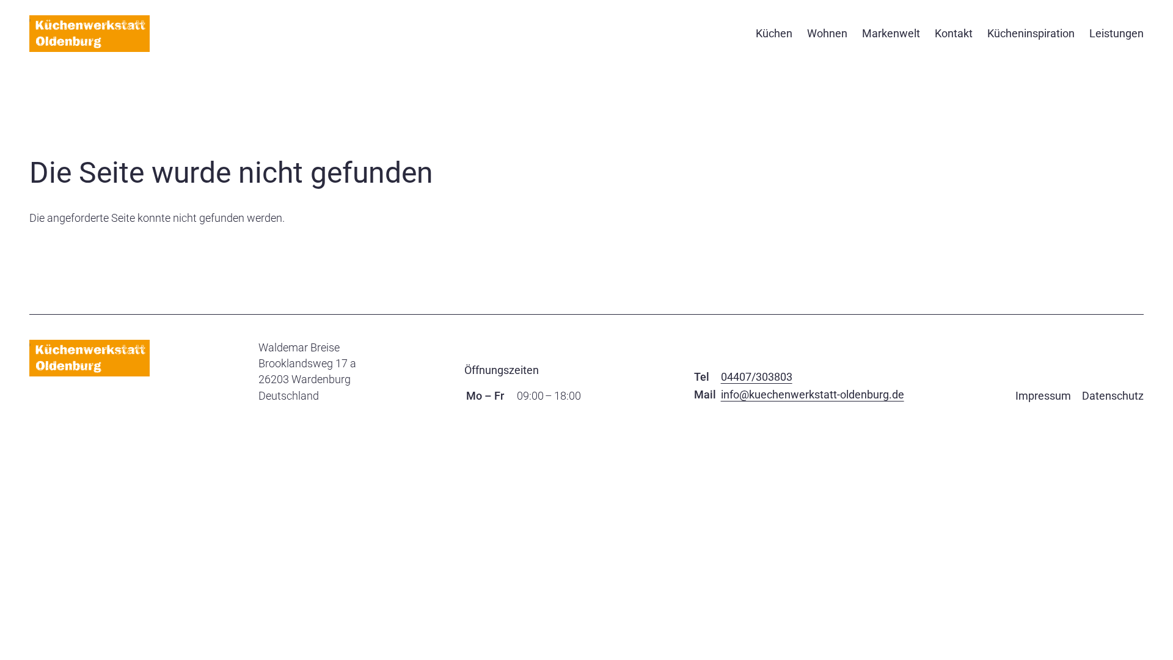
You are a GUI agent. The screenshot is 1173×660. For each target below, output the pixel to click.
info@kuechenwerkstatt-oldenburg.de (812, 394)
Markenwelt (891, 33)
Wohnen (827, 33)
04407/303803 (756, 376)
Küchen (774, 33)
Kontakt (954, 33)
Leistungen (1116, 33)
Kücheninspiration (1031, 33)
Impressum (1043, 395)
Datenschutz (1113, 395)
